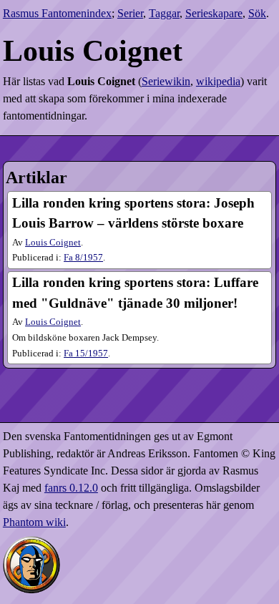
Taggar (164, 13)
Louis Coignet (53, 243)
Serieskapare (214, 13)
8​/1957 (83, 258)
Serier (130, 13)
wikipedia (218, 81)
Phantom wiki (34, 522)
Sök (257, 13)
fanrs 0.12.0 (71, 488)
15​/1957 (86, 354)
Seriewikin (166, 81)
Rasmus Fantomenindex (57, 13)
